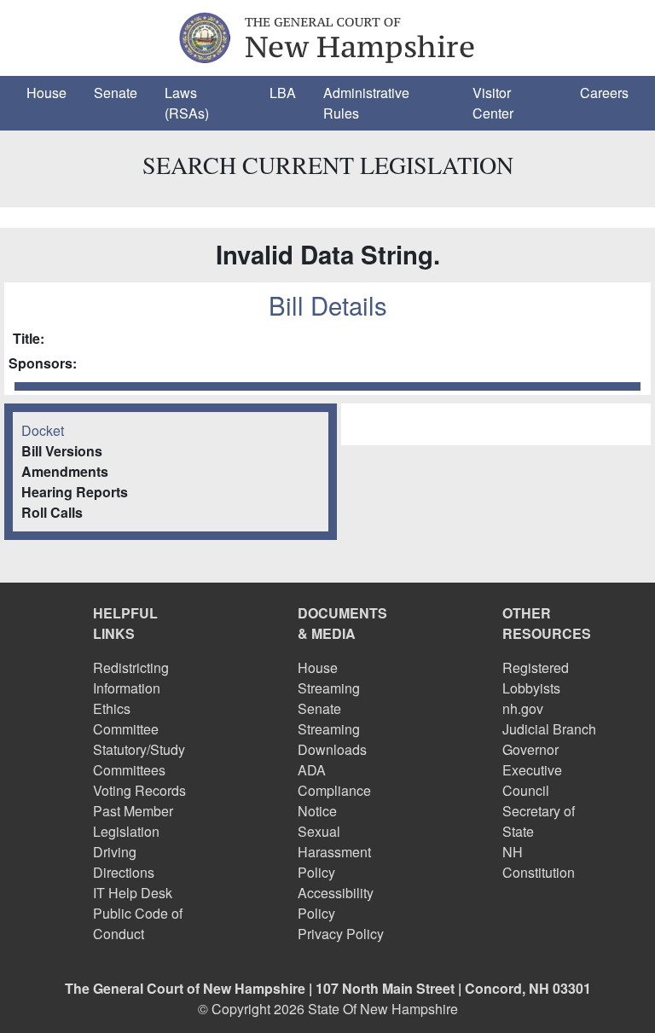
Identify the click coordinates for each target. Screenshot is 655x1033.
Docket (42, 430)
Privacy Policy (341, 933)
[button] (46, 93)
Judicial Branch (549, 729)
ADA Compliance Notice (334, 790)
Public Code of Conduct (138, 923)
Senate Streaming (329, 719)
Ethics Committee (126, 719)
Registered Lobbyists (535, 678)
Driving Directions (123, 862)
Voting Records (139, 790)
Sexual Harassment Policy (334, 851)
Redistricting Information (131, 678)
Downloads (332, 749)
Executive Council (532, 780)
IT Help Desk (132, 892)
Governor (530, 749)
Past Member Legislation (133, 821)
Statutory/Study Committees (139, 760)
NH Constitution (538, 862)
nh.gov (522, 708)
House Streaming (329, 678)
